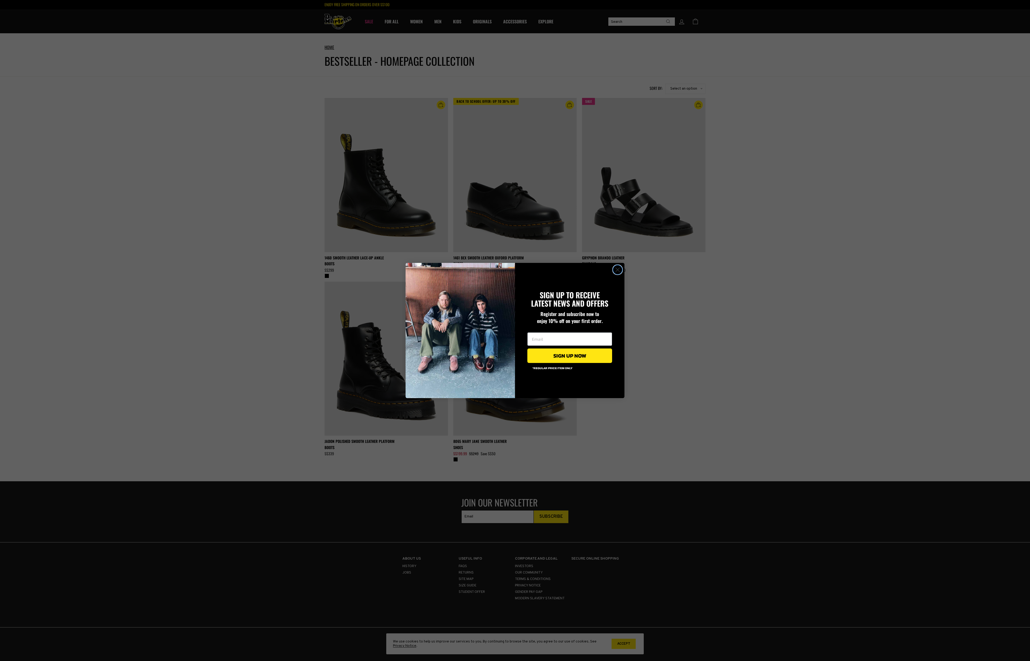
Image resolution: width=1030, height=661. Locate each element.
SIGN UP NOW (569, 356)
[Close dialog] (617, 269)
